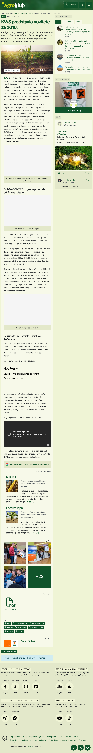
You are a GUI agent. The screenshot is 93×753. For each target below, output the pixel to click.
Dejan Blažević (70, 122)
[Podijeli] (81, 748)
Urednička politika (16, 743)
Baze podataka (53, 737)
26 (44, 70)
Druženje (10, 631)
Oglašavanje (26, 740)
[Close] (82, 5)
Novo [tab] (78, 22)
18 (88, 173)
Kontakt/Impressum (69, 740)
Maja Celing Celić (69, 180)
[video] (49, 70)
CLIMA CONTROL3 (38, 623)
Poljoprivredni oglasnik (36, 737)
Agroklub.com (19, 13)
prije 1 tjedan (71, 125)
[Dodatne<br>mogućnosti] (88, 748)
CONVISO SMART (21, 623)
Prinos (20, 631)
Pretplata (82, 740)
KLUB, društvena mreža (69, 737)
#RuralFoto (62, 131)
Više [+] (30, 502)
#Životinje (61, 134)
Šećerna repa (21, 627)
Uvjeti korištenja (40, 740)
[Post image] (73, 158)
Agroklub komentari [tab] (9, 651)
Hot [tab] (58, 22)
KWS (6, 78)
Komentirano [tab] (68, 22)
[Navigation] (89, 5)
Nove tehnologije (37, 627)
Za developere (54, 740)
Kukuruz (10, 627)
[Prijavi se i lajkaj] (74, 748)
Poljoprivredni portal (17, 737)
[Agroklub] (14, 5)
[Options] (88, 123)
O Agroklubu (14, 740)
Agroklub (30, 746)
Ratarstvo (29, 13)
